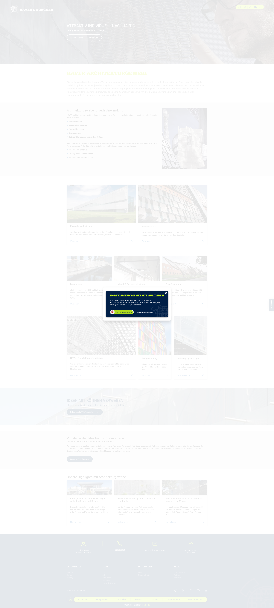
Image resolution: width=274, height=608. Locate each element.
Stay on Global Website (145, 312)
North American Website (123, 312)
